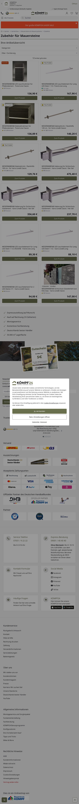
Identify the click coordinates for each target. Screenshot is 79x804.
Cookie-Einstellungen (51, 403)
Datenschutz (35, 422)
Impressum (43, 422)
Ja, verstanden (39, 411)
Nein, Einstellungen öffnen (39, 417)
